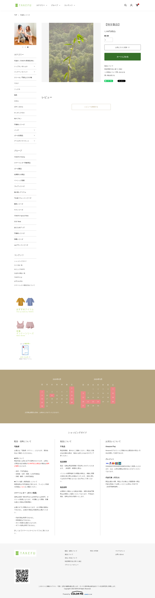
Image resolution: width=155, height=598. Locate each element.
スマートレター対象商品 (22, 163)
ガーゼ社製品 (18, 135)
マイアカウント (120, 551)
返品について (108, 66)
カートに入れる (123, 57)
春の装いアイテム (20, 192)
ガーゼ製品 (18, 168)
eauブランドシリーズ (21, 245)
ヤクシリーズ (18, 210)
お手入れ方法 (18, 281)
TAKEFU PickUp (19, 157)
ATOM (96, 551)
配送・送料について (71, 551)
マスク (16, 83)
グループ (54, 5)
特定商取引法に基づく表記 (113, 69)
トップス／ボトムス (21, 66)
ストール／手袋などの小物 (23, 77)
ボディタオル (18, 107)
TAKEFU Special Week (21, 216)
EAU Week (17, 221)
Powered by (66, 594)
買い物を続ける (109, 75)
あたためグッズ (19, 227)
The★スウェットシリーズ (22, 198)
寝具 (15, 95)
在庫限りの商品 (19, 174)
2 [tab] (25, 47)
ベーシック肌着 (19, 180)
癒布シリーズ (18, 204)
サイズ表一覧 (18, 265)
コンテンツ (68, 5)
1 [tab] (22, 47)
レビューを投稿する (91, 107)
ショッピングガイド (20, 261)
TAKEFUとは (18, 277)
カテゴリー (40, 5)
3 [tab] (27, 47)
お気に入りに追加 (121, 47)
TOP (15, 15)
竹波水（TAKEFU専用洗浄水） (24, 61)
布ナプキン (18, 118)
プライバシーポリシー (72, 565)
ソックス (17, 89)
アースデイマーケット (21, 141)
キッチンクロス (19, 113)
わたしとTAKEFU (19, 269)
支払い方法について (71, 558)
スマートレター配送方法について (24, 285)
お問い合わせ (119, 554)
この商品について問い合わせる (114, 72)
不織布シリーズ (25, 15)
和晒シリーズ (18, 239)
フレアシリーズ (19, 186)
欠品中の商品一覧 (19, 273)
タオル (16, 101)
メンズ (16, 130)
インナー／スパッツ (21, 72)
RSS (91, 551)
